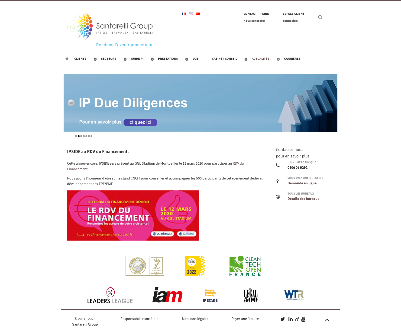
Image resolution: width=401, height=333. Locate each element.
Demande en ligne (302, 183)
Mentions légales (195, 319)
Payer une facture (245, 319)
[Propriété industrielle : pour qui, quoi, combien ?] (67, 58)
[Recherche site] (321, 17)
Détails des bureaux (303, 199)
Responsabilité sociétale (139, 319)
